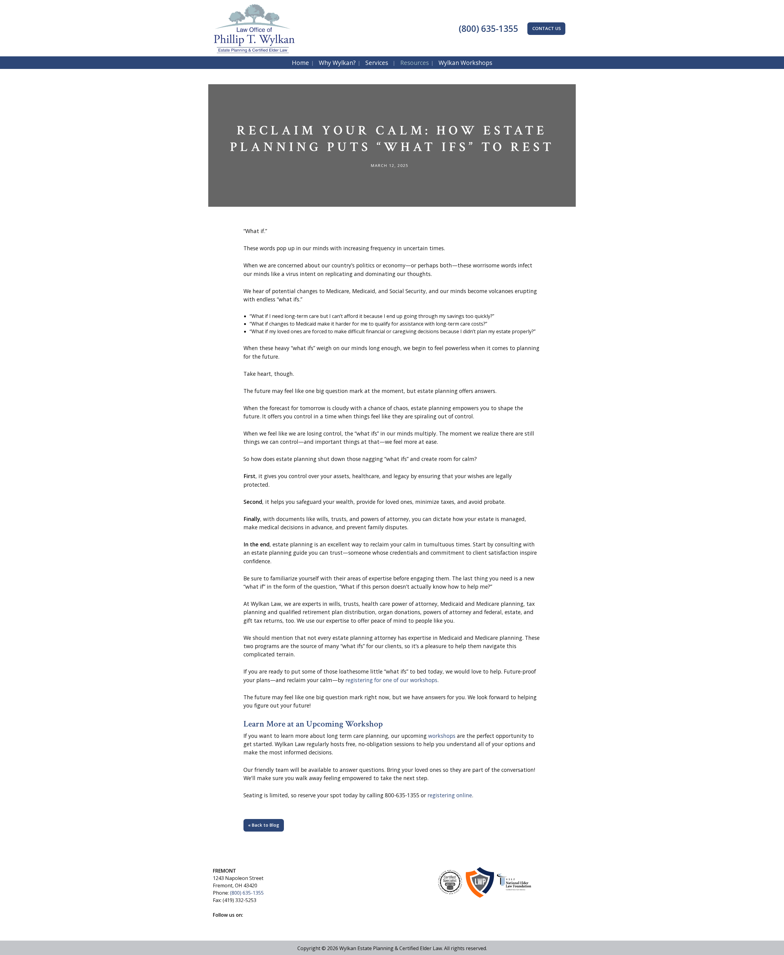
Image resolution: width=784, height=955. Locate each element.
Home (300, 63)
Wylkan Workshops (465, 63)
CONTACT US (546, 28)
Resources (414, 63)
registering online (450, 795)
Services (376, 63)
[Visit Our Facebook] (218, 922)
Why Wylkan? (337, 63)
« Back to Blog (263, 825)
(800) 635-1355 (487, 28)
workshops (441, 735)
